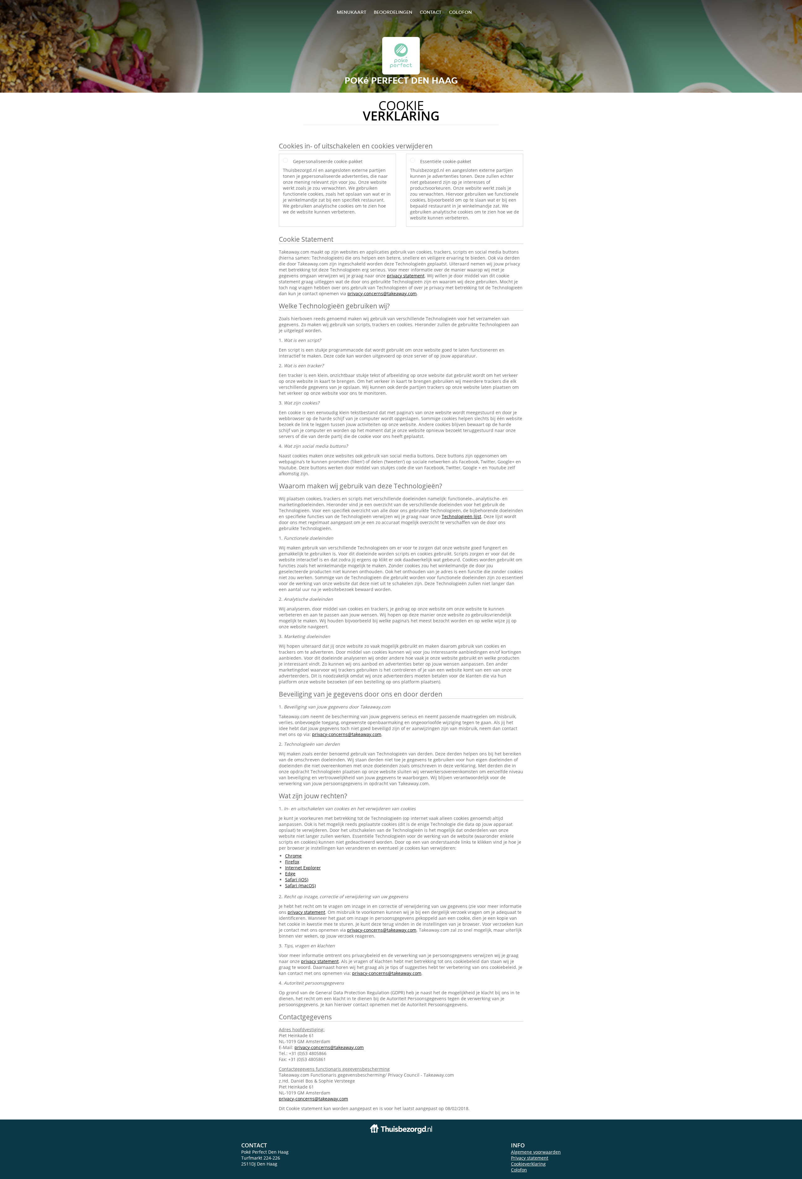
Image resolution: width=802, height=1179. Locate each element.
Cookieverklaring (528, 1164)
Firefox (292, 862)
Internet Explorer (303, 868)
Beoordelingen (393, 12)
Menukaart (351, 12)
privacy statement (405, 276)
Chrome (293, 856)
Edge (290, 874)
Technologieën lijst (461, 516)
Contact (430, 12)
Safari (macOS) (300, 885)
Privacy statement (529, 1158)
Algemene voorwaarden (536, 1152)
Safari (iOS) (296, 880)
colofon (460, 12)
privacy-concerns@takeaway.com (382, 293)
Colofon (519, 1170)
